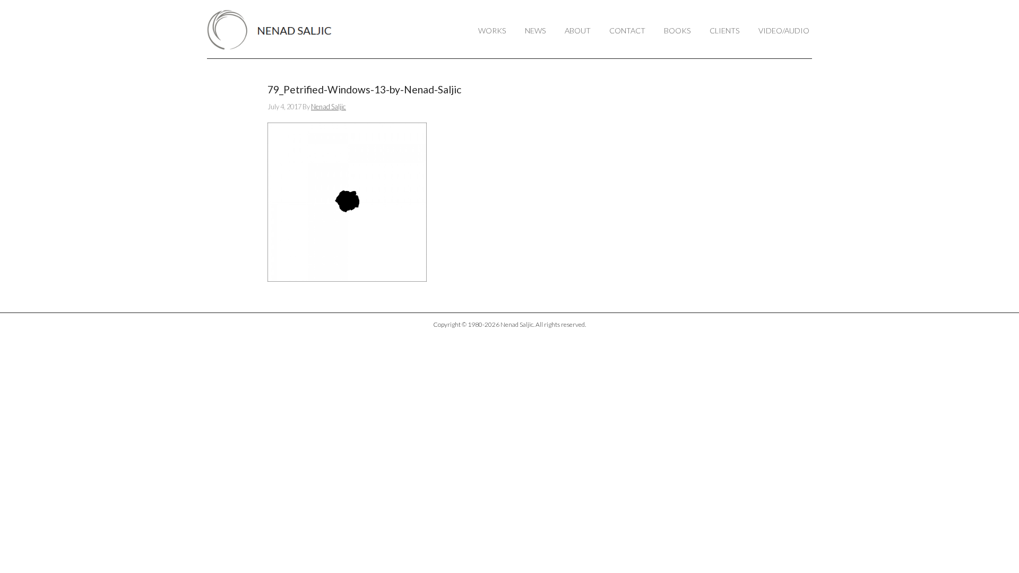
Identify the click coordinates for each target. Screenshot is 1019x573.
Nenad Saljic (274, 30)
